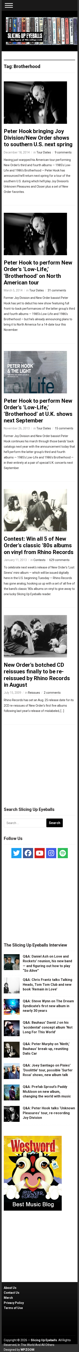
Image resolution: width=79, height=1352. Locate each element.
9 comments (63, 152)
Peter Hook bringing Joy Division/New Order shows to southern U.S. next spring (38, 138)
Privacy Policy (14, 1303)
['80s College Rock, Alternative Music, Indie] (42, 30)
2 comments (52, 692)
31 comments (57, 290)
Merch (8, 1297)
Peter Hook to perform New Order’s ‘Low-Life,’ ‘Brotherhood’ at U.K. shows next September (38, 411)
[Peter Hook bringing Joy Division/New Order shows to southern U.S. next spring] (35, 102)
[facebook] (28, 853)
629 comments (59, 560)
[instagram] (51, 853)
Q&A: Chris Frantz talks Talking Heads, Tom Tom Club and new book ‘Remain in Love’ (47, 984)
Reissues (34, 692)
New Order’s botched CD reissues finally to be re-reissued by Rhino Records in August (37, 675)
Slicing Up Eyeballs (44, 1340)
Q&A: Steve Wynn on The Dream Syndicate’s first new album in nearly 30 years (48, 1006)
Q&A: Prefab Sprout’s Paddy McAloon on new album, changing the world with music (47, 1091)
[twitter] (16, 853)
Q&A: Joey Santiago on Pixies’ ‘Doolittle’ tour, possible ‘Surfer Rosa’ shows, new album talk (48, 1070)
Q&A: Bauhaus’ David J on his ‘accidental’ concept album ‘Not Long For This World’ (47, 1027)
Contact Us (11, 1292)
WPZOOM (27, 1349)
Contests (39, 560)
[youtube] (40, 853)
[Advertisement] (39, 763)
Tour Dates (43, 152)
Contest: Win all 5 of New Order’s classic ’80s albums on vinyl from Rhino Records (39, 545)
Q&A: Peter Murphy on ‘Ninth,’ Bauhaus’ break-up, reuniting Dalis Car (46, 1048)
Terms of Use (13, 1308)
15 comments (64, 428)
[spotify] (63, 853)
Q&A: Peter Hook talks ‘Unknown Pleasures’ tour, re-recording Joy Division (49, 1113)
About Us (10, 1287)
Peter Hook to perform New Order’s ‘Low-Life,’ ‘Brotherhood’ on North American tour (38, 272)
